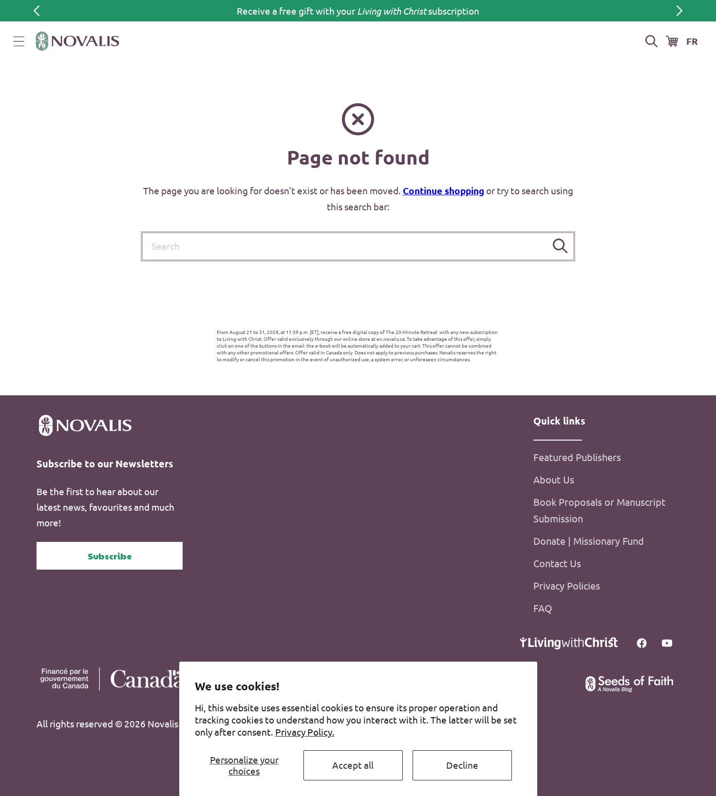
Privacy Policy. (305, 732)
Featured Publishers (577, 457)
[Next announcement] (679, 10)
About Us (553, 479)
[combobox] (358, 246)
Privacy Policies (566, 585)
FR (692, 41)
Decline (462, 765)
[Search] (560, 246)
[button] (19, 41)
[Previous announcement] (36, 10)
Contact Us (557, 563)
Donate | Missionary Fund (588, 541)
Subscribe (110, 556)
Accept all (353, 765)
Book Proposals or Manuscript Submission (599, 510)
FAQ (542, 608)
